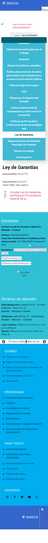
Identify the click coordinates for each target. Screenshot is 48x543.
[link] (30, 518)
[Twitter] (22, 497)
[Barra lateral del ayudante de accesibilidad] (45, 10)
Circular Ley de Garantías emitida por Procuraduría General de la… (25, 195)
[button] (24, 39)
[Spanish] (5, 16)
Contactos (9, 221)
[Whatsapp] (36, 497)
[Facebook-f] (14, 497)
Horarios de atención (18, 299)
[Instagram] (7, 497)
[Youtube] (29, 497)
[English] (2, 16)
